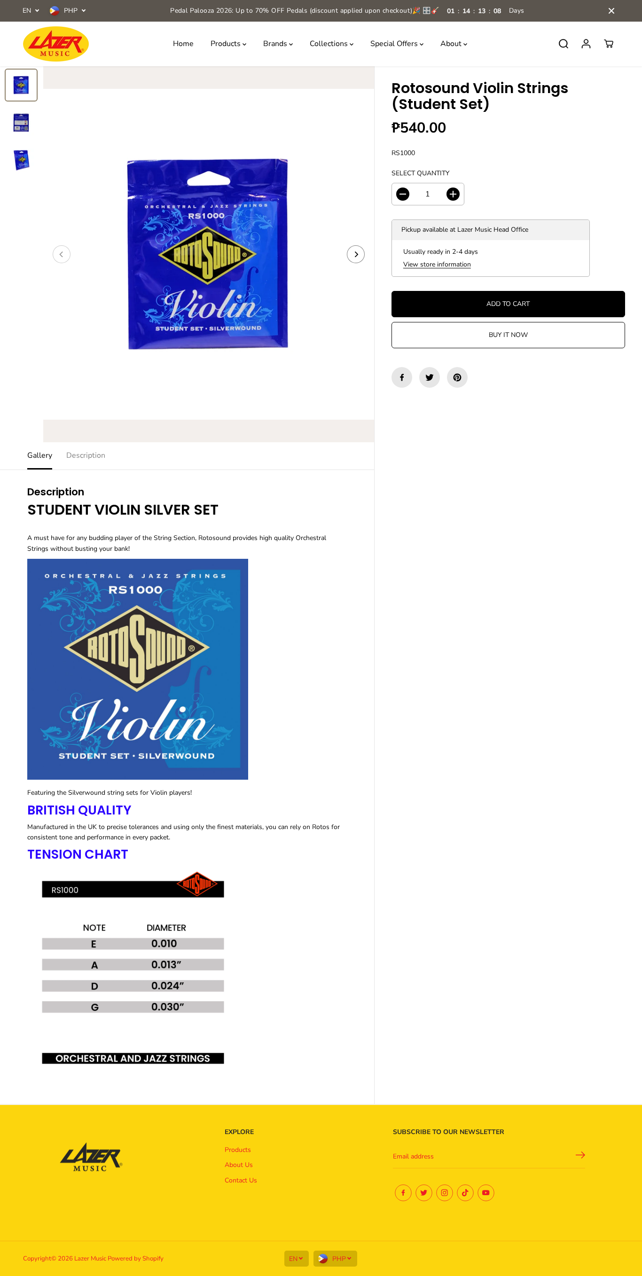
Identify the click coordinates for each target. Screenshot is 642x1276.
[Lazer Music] (56, 44)
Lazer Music (91, 1258)
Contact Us (241, 1180)
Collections (330, 44)
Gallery (39, 455)
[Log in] (586, 43)
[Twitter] (429, 377)
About (451, 44)
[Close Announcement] (611, 11)
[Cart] (608, 43)
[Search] (563, 43)
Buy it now (508, 334)
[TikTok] (465, 1192)
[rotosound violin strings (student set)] (208, 254)
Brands (276, 44)
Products (227, 44)
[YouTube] (486, 1192)
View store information (437, 263)
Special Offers (395, 44)
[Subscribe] (580, 1156)
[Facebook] (401, 377)
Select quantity (420, 172)
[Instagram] (444, 1192)
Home (183, 44)
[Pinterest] (457, 377)
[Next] (356, 254)
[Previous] (61, 254)
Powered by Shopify (136, 1258)
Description (85, 455)
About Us (239, 1164)
